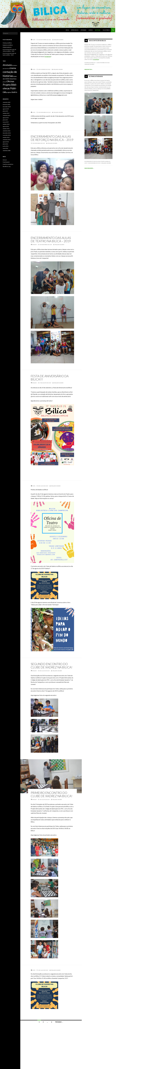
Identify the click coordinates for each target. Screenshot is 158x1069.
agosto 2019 (6, 109)
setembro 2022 (6, 102)
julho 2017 (5, 120)
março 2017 (6, 122)
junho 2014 (5, 146)
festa (11, 79)
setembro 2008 (6, 150)
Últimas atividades (96, 76)
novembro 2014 (7, 135)
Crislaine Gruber (58, 39)
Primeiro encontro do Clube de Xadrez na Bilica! (51, 794)
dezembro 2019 (7, 106)
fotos (14, 79)
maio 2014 (5, 148)
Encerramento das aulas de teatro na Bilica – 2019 (51, 239)
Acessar (5, 160)
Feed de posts (6, 162)
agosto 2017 (6, 117)
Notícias (97, 30)
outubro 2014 (6, 137)
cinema (12, 68)
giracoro (4, 81)
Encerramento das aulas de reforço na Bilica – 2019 (52, 138)
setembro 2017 (6, 115)
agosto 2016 (6, 126)
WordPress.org (6, 166)
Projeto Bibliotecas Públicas (10, 88)
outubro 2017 (6, 113)
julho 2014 (5, 144)
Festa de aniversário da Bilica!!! (50, 377)
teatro (14, 92)
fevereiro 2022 (6, 104)
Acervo (91, 30)
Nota (33, 39)
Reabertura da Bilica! (8, 45)
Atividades (83, 30)
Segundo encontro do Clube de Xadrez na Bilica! (51, 665)
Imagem (34, 244)
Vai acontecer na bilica (97, 40)
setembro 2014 (6, 139)
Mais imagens (89, 168)
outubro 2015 (6, 128)
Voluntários (106, 30)
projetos (8, 92)
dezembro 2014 (7, 133)
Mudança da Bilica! (90, 62)
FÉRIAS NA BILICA (7, 47)
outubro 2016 (6, 124)
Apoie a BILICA (74, 30)
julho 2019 (5, 111)
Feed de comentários (8, 164)
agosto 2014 (6, 141)
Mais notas (88, 69)
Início (67, 30)
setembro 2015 (6, 130)
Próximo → (59, 1022)
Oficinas (10, 81)
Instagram (48, 56)
